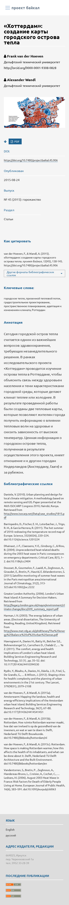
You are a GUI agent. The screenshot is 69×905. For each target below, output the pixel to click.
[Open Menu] (7, 7)
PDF (17, 141)
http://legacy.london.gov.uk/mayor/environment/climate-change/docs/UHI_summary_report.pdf (34, 607)
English (10, 829)
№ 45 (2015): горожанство (22, 199)
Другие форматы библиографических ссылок (30, 273)
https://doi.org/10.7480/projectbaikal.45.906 (31, 160)
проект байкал (26, 8)
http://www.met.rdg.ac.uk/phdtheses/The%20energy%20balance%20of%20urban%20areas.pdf (34, 632)
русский (11, 835)
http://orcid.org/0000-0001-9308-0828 (30, 68)
